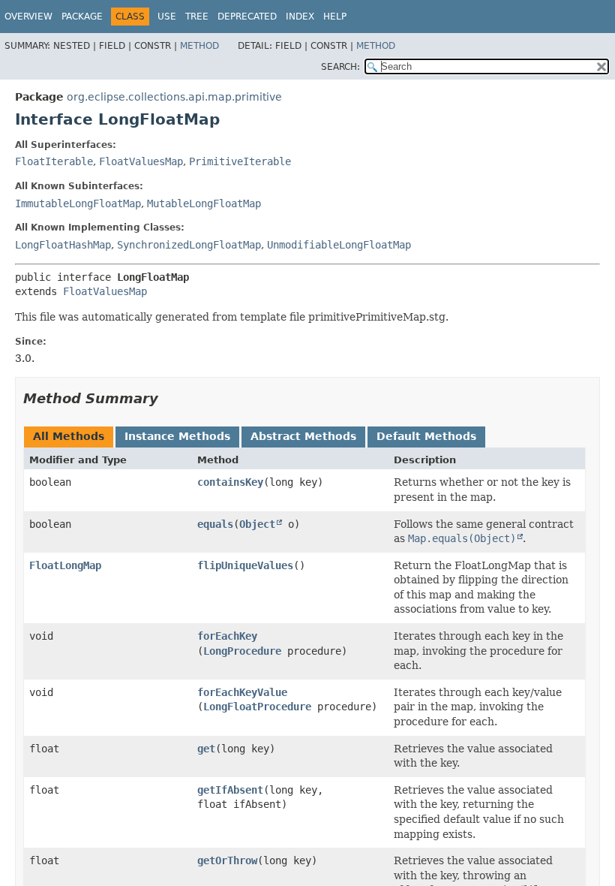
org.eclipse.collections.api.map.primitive (174, 97)
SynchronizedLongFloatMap (189, 245)
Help (334, 16)
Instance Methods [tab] (177, 436)
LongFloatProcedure (257, 707)
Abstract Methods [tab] (303, 436)
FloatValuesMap (141, 161)
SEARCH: (340, 67)
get (206, 749)
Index (300, 16)
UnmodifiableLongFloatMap (339, 245)
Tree (196, 16)
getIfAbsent (230, 790)
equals (215, 524)
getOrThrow (227, 860)
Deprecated (247, 16)
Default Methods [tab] (426, 436)
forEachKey (227, 636)
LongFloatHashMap (63, 245)
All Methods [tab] (68, 436)
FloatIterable (54, 161)
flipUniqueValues (245, 565)
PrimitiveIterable (240, 161)
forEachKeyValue (242, 692)
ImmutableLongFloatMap (78, 203)
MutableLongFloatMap (204, 203)
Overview (28, 16)
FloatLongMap (65, 565)
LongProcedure (242, 651)
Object (257, 524)
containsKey (230, 482)
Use (167, 16)
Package (82, 16)
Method (199, 46)
